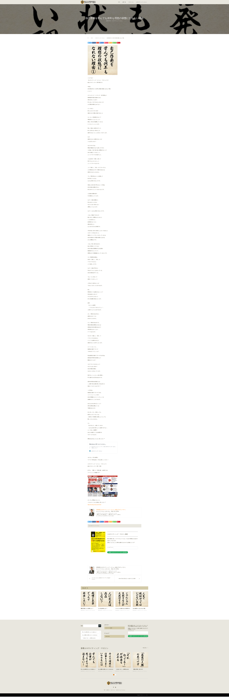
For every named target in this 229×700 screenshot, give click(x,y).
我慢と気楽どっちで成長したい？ (87, 608)
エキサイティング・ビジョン (141, 2)
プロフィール (130, 2)
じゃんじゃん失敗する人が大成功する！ (122, 608)
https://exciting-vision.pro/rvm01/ (94, 504)
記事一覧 (124, 2)
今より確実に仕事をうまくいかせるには (89, 635)
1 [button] (113, 674)
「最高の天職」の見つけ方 (138, 669)
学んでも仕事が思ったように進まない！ (89, 632)
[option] (115, 662)
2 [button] (115, 674)
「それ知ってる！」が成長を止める (88, 638)
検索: (82, 625)
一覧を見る (144, 647)
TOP (119, 2)
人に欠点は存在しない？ (102, 608)
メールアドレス (110, 547)
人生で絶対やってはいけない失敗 (139, 608)
